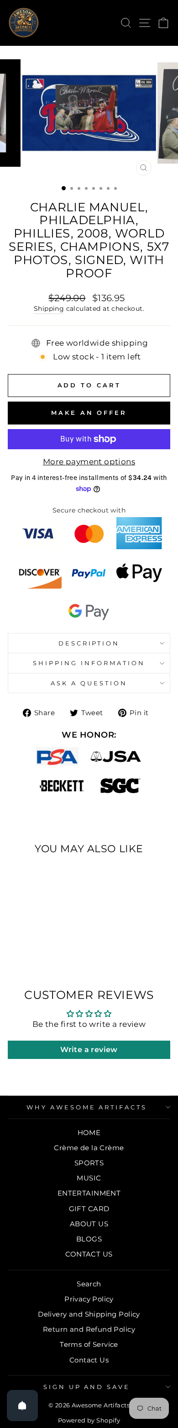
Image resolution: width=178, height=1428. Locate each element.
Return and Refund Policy (89, 1329)
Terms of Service (89, 1344)
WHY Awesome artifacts (86, 1107)
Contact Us (89, 1360)
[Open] (22, 1405)
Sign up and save (87, 1386)
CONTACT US (88, 1254)
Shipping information (89, 663)
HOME (89, 1132)
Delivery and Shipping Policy (89, 1314)
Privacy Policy (89, 1299)
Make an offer (89, 412)
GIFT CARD (89, 1208)
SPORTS (89, 1162)
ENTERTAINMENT (89, 1193)
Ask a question (89, 683)
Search (89, 1283)
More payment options (89, 461)
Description (89, 643)
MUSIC (89, 1178)
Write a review (89, 1049)
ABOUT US (89, 1223)
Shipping (49, 308)
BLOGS (89, 1239)
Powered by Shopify (89, 1420)
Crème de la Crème (89, 1147)
